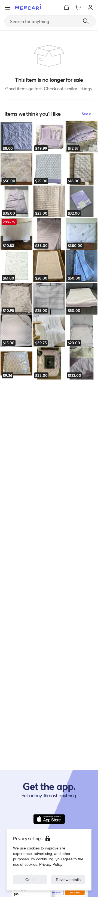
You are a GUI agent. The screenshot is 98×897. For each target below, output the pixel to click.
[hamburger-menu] (7, 7)
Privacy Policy (50, 858)
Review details (68, 876)
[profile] (90, 7)
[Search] (85, 21)
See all (88, 113)
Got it (30, 876)
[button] (66, 7)
